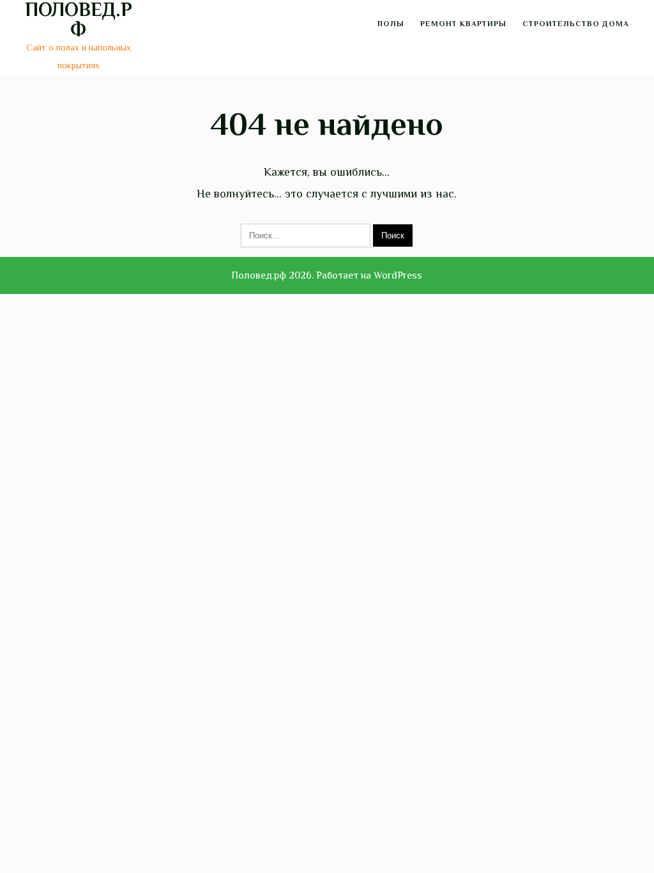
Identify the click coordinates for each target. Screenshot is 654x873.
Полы (390, 23)
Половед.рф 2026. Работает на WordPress (326, 275)
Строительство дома (575, 23)
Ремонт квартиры (463, 23)
